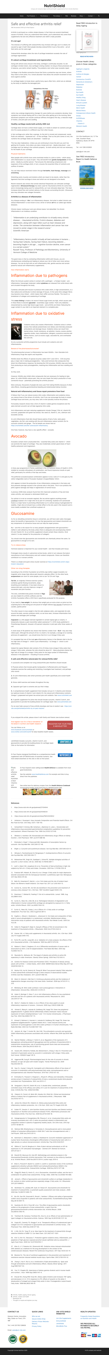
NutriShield (54, 5)
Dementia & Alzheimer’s (84, 82)
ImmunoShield (61, 1321)
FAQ (66, 16)
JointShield (60, 1323)
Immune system (81, 103)
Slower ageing (31, 1295)
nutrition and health (23, 1296)
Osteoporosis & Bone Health (85, 113)
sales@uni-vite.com (19, 1330)
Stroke (78, 116)
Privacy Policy (36, 1326)
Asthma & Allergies (82, 74)
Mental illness (81, 110)
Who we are (36, 1316)
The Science (44, 16)
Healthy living (80, 97)
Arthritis (15, 1295)
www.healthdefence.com (40, 774)
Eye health (79, 92)
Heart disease (81, 100)
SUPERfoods (80, 118)
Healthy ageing (22, 1295)
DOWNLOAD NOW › (87, 188)
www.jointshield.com (64, 702)
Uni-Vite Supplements (63, 1318)
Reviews (73, 16)
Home (21, 16)
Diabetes (79, 87)
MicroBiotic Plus (61, 1326)
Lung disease (80, 105)
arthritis (15, 1296)
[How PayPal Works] (90, 1338)
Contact (90, 16)
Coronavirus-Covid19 (83, 79)
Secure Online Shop (38, 1319)
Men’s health (80, 108)
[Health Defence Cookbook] (42, 792)
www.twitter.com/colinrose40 (21, 732)
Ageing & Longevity (82, 69)
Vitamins (79, 121)
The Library (56, 16)
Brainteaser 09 (17, 1298)
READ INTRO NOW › (87, 56)
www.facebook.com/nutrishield (21, 730)
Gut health (79, 95)
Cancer (78, 77)
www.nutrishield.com (64, 695)
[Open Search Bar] (98, 15)
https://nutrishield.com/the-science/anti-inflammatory (29, 425)
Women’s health (81, 126)
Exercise (79, 90)
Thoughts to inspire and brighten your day (25, 1300)
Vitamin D (81, 123)
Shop (81, 16)
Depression (80, 84)
